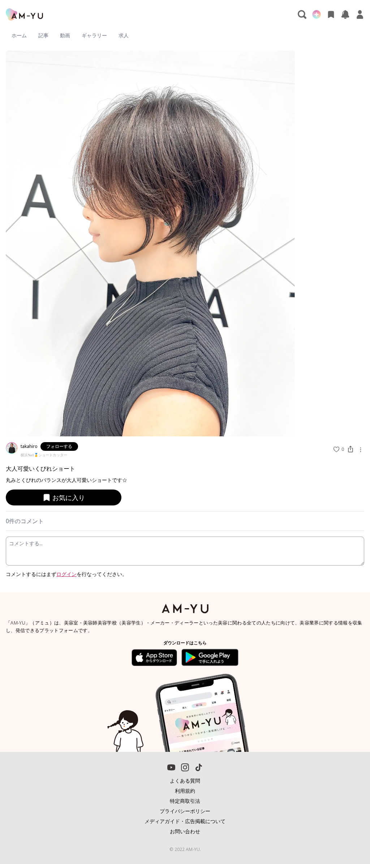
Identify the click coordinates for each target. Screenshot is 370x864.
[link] (348, 836)
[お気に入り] (331, 14)
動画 (65, 35)
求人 (124, 35)
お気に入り (68, 497)
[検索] (302, 14)
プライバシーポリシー (185, 811)
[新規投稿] (316, 14)
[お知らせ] (345, 14)
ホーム (19, 35)
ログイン (66, 574)
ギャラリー (94, 35)
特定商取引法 (185, 800)
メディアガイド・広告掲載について (185, 821)
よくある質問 (185, 780)
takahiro (29, 446)
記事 (43, 35)
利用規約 (185, 790)
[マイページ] (360, 14)
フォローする (59, 446)
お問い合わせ (185, 831)
